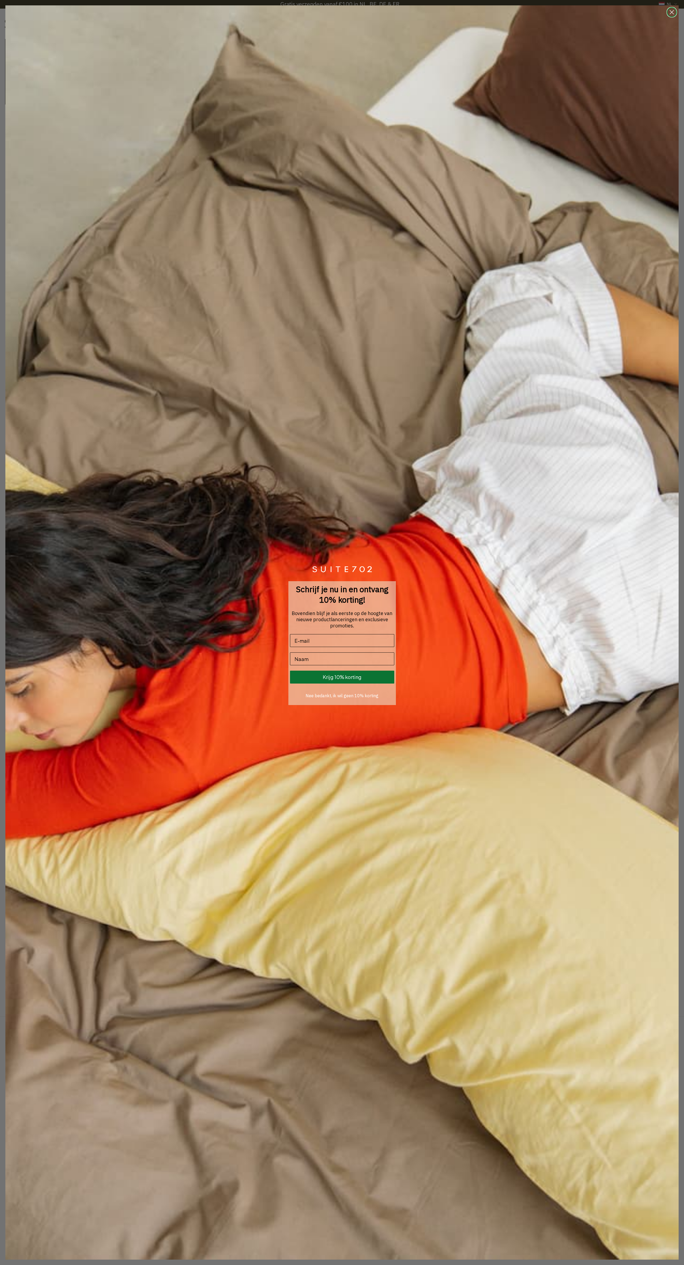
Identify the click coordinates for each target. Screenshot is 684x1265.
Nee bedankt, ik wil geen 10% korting (342, 695)
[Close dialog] (671, 12)
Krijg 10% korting (342, 677)
